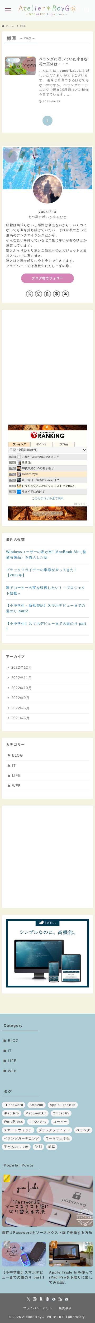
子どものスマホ (16, 1147)
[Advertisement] (47, 857)
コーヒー (60, 1122)
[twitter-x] (29, 294)
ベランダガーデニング (21, 1138)
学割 (38, 1147)
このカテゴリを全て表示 (48, 498)
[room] (47, 294)
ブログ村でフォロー (47, 278)
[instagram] (38, 294)
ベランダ (83, 1130)
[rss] (60, 1299)
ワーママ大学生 (57, 1138)
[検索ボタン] (87, 10)
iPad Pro (11, 1113)
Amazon (37, 1105)
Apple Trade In (63, 1105)
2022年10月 (21, 688)
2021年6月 (20, 718)
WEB (16, 786)
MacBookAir (36, 1113)
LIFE (16, 776)
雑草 (51, 1147)
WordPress (13, 1122)
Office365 (61, 1113)
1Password (13, 1105)
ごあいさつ (38, 1122)
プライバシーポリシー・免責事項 (47, 1308)
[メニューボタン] (8, 10)
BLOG (17, 755)
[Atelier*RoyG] (47, 10)
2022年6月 (20, 708)
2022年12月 (21, 667)
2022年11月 (21, 678)
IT (14, 766)
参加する (80, 503)
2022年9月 (20, 698)
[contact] (65, 294)
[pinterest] (56, 294)
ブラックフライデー (54, 1130)
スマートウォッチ (18, 1130)
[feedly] (53, 1299)
